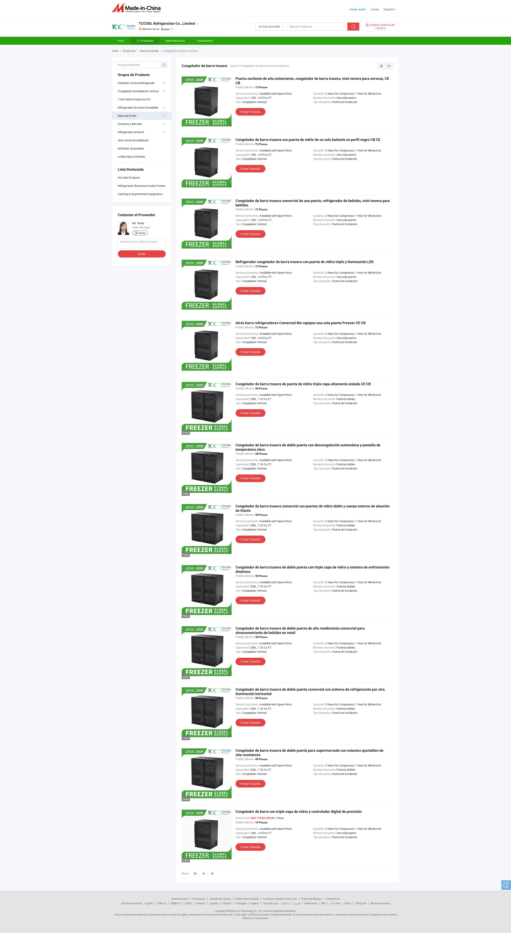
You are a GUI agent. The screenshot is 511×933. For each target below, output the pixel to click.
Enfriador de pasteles (131, 148)
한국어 (286, 903)
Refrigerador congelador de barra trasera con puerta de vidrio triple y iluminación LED (305, 262)
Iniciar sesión (358, 9)
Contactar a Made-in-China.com (280, 898)
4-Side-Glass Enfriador (131, 156)
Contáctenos (205, 41)
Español (214, 903)
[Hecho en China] (137, 8)
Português (241, 903)
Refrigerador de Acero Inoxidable (138, 107)
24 (195, 873)
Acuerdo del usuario (220, 898)
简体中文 (162, 903)
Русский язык (270, 903)
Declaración (198, 898)
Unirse (375, 9)
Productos (147, 41)
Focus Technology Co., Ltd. (247, 910)
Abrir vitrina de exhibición (133, 140)
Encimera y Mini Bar (130, 124)
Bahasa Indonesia (380, 903)
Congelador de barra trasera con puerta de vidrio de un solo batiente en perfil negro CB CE (308, 140)
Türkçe (347, 903)
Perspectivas (333, 898)
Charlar (142, 233)
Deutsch (227, 903)
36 (203, 873)
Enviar (142, 254)
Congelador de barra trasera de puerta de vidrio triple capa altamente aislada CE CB (303, 384)
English (149, 903)
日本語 (188, 903)
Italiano (255, 903)
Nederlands (311, 903)
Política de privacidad (246, 898)
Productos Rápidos (311, 898)
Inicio (121, 41)
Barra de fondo (127, 116)
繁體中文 (175, 903)
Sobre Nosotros (175, 41)
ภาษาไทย (335, 903)
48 (212, 873)
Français (200, 903)
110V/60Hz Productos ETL (134, 99)
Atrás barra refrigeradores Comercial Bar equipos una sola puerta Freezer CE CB (300, 323)
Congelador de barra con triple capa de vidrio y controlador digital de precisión (299, 811)
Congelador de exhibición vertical (138, 91)
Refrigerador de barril (131, 132)
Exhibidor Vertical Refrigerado (136, 83)
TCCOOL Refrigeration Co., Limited (167, 23)
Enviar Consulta (250, 112)
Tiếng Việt (360, 903)
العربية (297, 903)
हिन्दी (323, 903)
